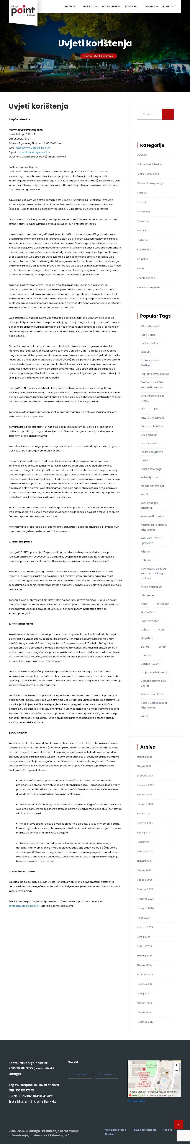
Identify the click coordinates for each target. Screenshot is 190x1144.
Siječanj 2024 (145, 974)
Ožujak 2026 (144, 766)
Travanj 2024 (145, 955)
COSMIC (142, 155)
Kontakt (169, 6)
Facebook (82, 1074)
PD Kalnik (163, 604)
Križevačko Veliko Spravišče (152, 540)
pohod (145, 629)
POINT (162, 629)
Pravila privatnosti (144, 1130)
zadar (144, 716)
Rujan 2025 (143, 813)
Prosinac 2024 (145, 899)
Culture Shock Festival (150, 164)
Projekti (141, 230)
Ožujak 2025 (144, 870)
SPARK (141, 268)
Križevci (145, 551)
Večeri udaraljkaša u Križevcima (154, 705)
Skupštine (143, 259)
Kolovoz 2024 (145, 927)
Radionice (143, 240)
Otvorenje (147, 595)
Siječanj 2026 (145, 775)
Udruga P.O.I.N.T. (151, 664)
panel (144, 604)
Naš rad (88, 6)
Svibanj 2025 (144, 851)
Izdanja (131, 6)
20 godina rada (150, 326)
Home (88, 56)
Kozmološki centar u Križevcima (154, 527)
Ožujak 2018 (144, 1012)
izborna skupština (152, 452)
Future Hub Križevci (148, 174)
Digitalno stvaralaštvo (155, 374)
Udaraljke (147, 655)
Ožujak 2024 (144, 965)
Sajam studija (145, 249)
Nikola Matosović (151, 587)
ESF (143, 409)
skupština (147, 638)
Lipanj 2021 (143, 993)
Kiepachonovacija (152, 486)
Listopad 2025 (145, 804)
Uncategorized (146, 278)
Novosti (71, 6)
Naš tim (167, 1130)
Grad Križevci (149, 435)
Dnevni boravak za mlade (153, 398)
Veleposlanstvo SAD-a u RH (154, 683)
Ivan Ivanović (149, 443)
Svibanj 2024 (144, 946)
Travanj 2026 (144, 756)
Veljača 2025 (145, 880)
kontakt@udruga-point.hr (34, 152)
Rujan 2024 (143, 917)
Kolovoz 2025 (145, 823)
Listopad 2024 (145, 908)
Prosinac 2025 (145, 785)
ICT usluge (109, 6)
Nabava (142, 192)
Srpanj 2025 (144, 832)
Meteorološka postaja (150, 183)
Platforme (143, 221)
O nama (150, 6)
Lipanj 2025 (143, 842)
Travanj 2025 (144, 861)
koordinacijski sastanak (149, 505)
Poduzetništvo (150, 621)
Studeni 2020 (145, 1003)
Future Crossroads (152, 418)
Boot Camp (148, 335)
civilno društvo (150, 343)
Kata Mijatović (150, 477)
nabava (146, 560)
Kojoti (144, 494)
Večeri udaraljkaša (148, 287)
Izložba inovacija (151, 469)
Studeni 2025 (145, 794)
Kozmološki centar (153, 516)
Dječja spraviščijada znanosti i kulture (153, 385)
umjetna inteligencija (154, 672)
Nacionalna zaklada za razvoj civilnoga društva (153, 573)
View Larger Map (136, 1101)
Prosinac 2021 (145, 984)
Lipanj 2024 (143, 936)
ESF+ (157, 409)
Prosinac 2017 (145, 1022)
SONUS (145, 647)
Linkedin (109, 1074)
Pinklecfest (143, 211)
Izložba (145, 460)
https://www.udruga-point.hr (33, 148)
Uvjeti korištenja (115, 1130)
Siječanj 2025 (145, 889)
